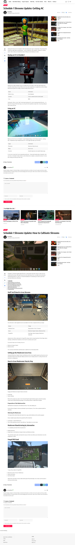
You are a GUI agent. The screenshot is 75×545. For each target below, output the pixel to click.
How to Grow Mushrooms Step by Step (14, 284)
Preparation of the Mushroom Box (14, 285)
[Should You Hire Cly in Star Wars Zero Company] (54, 18)
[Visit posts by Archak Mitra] (5, 12)
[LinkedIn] (47, 167)
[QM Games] (5, 1)
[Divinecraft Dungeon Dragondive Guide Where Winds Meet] (29, 215)
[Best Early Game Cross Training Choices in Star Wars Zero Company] (54, 24)
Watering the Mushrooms (12, 287)
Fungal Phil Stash (11, 289)
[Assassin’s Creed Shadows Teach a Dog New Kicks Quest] (63, 215)
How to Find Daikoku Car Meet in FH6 (10, 221)
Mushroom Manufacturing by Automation (15, 288)
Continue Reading (3, 530)
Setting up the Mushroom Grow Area (14, 283)
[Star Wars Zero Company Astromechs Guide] (54, 34)
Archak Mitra (9, 11)
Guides (5, 5)
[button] (66, 1)
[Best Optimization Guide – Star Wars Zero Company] (54, 39)
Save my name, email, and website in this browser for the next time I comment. (17, 198)
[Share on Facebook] (61, 12)
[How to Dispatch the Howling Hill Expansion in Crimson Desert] (46, 215)
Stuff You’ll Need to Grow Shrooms (14, 282)
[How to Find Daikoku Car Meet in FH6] (11, 215)
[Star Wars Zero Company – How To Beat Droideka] (54, 29)
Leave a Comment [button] (8, 502)
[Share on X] (63, 12)
